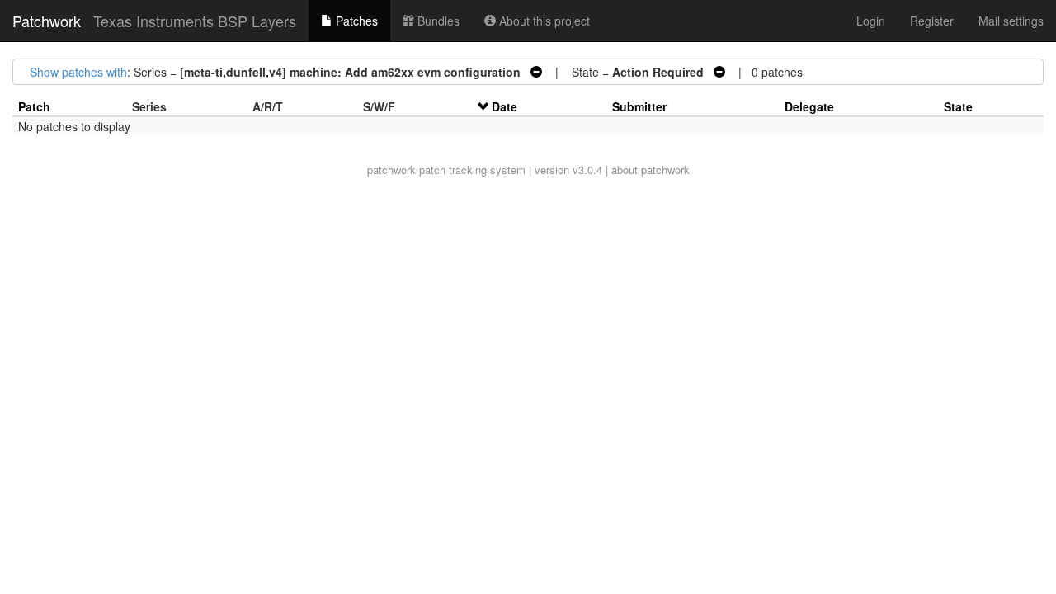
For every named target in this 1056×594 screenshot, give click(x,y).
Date (504, 106)
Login (870, 20)
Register (932, 20)
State (958, 106)
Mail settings (1011, 20)
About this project (543, 20)
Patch (34, 106)
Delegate (809, 106)
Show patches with (78, 72)
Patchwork (46, 20)
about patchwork (650, 169)
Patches (355, 20)
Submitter (639, 106)
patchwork (391, 169)
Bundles (437, 20)
